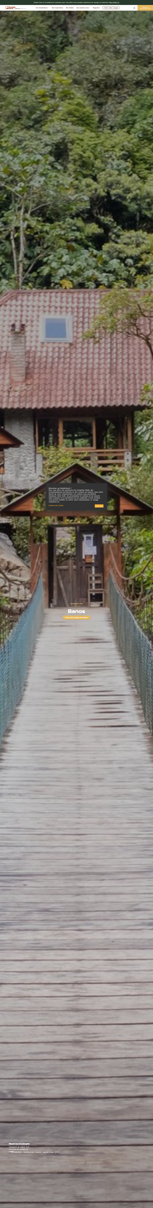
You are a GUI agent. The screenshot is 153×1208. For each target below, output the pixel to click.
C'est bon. (99, 506)
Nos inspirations (57, 8)
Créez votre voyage (111, 8)
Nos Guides (70, 8)
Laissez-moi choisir (56, 505)
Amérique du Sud (29, 1152)
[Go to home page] (16, 7)
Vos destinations (42, 8)
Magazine (96, 8)
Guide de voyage (48, 1152)
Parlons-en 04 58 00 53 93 (145, 8)
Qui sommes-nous (82, 8)
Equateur (38, 1152)
